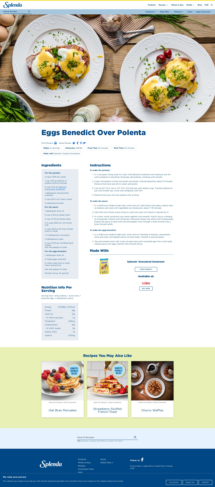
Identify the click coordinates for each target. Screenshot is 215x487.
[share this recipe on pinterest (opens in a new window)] (81, 143)
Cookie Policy (160, 466)
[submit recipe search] (29, 11)
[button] (55, 143)
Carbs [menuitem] (189, 12)
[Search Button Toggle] (212, 4)
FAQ (206, 5)
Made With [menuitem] (164, 12)
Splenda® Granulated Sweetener (56, 188)
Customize (173, 482)
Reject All (190, 482)
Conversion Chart (86, 469)
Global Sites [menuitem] (106, 463)
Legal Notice (148, 466)
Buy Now (146, 288)
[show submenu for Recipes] (167, 4)
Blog (200, 5)
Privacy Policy (135, 466)
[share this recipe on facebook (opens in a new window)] (77, 143)
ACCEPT (205, 482)
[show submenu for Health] (193, 4)
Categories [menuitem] (150, 12)
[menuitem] (203, 12)
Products (152, 5)
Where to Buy (177, 5)
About (103, 459)
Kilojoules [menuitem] (178, 12)
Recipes (162, 5)
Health (189, 5)
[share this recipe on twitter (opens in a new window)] (74, 143)
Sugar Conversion (203, 12)
